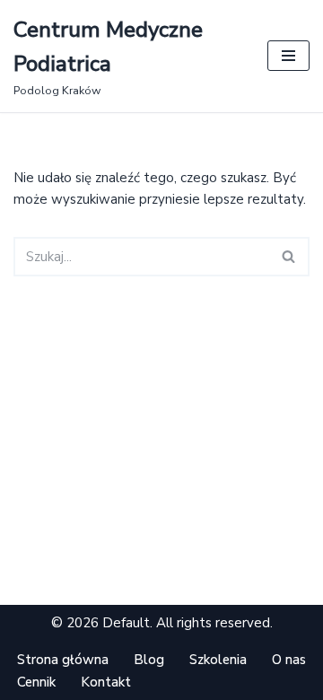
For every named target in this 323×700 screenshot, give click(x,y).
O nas (289, 660)
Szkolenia (218, 660)
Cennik (36, 682)
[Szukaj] (289, 256)
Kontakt (106, 682)
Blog (149, 660)
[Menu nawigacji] (288, 55)
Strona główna (63, 660)
